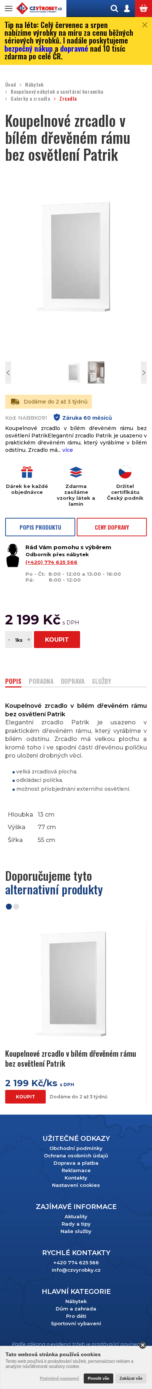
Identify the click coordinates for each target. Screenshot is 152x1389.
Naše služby (76, 1231)
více (67, 450)
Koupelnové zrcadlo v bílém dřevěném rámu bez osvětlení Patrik (70, 1058)
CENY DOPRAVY (112, 527)
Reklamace (76, 1170)
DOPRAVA (72, 682)
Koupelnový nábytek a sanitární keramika (57, 91)
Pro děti (76, 1316)
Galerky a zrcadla (30, 98)
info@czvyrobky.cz (76, 1270)
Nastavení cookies (76, 1185)
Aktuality (76, 1216)
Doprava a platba (76, 1163)
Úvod (10, 84)
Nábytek (34, 84)
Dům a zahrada (76, 1309)
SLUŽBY (101, 682)
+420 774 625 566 (76, 1262)
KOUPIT (57, 639)
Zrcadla (68, 98)
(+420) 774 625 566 (51, 562)
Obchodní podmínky (76, 1148)
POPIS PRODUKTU (40, 527)
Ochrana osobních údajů (76, 1155)
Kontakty (76, 1178)
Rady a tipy (76, 1224)
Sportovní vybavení (76, 1323)
